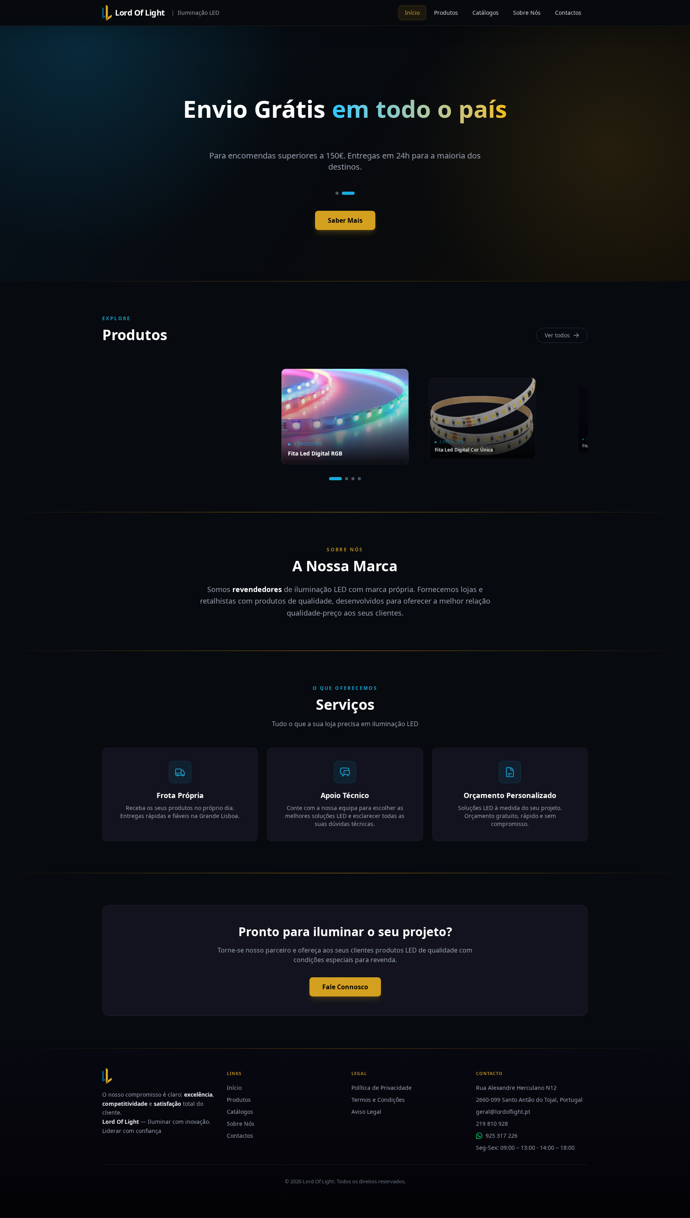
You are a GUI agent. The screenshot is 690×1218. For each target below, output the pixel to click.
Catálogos (240, 1111)
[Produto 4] (359, 478)
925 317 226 (502, 1135)
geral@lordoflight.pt (503, 1111)
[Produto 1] (335, 478)
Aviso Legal (366, 1111)
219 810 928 (492, 1123)
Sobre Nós (240, 1123)
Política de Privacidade (381, 1087)
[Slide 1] (337, 193)
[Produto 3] (353, 478)
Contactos (240, 1135)
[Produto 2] (346, 478)
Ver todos (557, 335)
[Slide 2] (348, 193)
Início (234, 1087)
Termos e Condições (378, 1099)
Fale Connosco (345, 986)
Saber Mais (345, 220)
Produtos (239, 1099)
